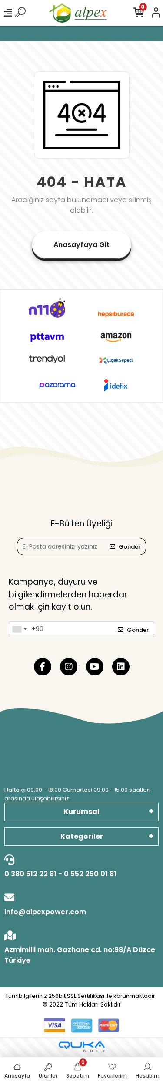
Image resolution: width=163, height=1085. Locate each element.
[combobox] (19, 629)
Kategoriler (81, 836)
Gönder (129, 546)
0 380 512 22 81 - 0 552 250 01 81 (60, 874)
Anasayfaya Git (81, 245)
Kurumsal (81, 812)
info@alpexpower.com (45, 912)
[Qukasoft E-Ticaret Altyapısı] (82, 1046)
